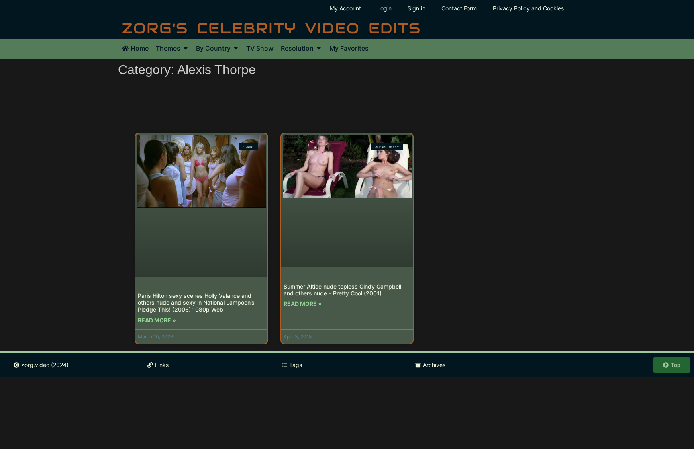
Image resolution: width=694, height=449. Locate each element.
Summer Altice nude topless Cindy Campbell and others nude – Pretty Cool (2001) (342, 290)
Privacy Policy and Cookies (528, 8)
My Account (345, 8)
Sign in (416, 8)
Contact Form (459, 8)
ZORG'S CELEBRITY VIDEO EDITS (271, 28)
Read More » (157, 320)
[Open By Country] (236, 48)
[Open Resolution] (319, 48)
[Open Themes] (185, 48)
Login (384, 8)
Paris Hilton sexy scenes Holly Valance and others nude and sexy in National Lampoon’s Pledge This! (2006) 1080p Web (196, 302)
